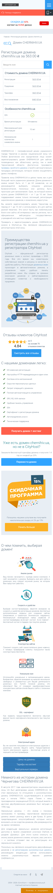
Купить (44, 23)
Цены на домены (26, 759)
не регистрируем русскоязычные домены (31, 850)
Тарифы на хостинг (26, 764)
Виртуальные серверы (26, 769)
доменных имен (41, 265)
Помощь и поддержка (13, 13)
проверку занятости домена (14, 168)
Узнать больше (26, 527)
